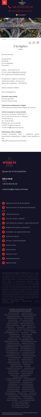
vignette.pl (27, 364)
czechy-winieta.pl (14, 322)
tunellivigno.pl (28, 357)
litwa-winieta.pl (27, 334)
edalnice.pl (11, 329)
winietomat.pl (22, 393)
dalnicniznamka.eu (13, 325)
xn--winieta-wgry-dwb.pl (20, 407)
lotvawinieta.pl (28, 338)
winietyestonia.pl (14, 396)
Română (21, 15)
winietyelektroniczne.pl (28, 395)
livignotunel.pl (26, 336)
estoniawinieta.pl (29, 331)
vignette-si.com (15, 364)
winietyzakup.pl (29, 398)
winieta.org (14, 375)
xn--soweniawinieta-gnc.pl (20, 402)
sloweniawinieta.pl (27, 354)
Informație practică (12, 214)
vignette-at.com (13, 359)
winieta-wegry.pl (14, 373)
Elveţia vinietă (11, 249)
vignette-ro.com (27, 363)
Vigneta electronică (12, 258)
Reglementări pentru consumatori (18, 227)
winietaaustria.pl (25, 375)
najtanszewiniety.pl (28, 343)
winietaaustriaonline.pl (20, 377)
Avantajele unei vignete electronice (18, 232)
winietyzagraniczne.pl (14, 398)
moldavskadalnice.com (29, 341)
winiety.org (32, 393)
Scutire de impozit (12, 236)
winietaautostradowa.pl (13, 379)
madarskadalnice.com (11, 341)
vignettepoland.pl (16, 366)
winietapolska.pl (27, 386)
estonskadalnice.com (11, 332)
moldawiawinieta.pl (13, 343)
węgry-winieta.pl (12, 400)
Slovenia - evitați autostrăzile (16, 241)
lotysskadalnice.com (27, 340)
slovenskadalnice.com (27, 350)
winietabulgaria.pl (29, 379)
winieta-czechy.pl (27, 370)
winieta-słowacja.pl (26, 372)
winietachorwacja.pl (13, 380)
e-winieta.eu (20, 327)
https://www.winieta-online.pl (15, 74)
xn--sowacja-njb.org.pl (27, 400)
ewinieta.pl (24, 332)
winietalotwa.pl (13, 384)
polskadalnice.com (12, 347)
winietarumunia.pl (13, 388)
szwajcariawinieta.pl (29, 356)
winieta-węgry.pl (27, 373)
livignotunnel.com (14, 338)
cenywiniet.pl (12, 320)
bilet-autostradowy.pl (12, 315)
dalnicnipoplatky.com (27, 324)
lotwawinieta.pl (12, 340)
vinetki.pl (27, 366)
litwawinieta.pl (15, 336)
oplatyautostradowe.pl (13, 345)
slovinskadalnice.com (13, 352)
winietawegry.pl (10, 393)
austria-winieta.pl (14, 313)
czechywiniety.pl (12, 324)
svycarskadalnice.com (12, 356)
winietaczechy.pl (28, 380)
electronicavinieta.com (25, 329)
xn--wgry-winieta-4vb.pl (20, 404)
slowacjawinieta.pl (13, 354)
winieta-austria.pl (13, 370)
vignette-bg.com (27, 359)
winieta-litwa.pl (13, 372)
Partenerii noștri (11, 254)
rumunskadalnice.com (27, 348)
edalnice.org (31, 327)
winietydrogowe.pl (11, 395)
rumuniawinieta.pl (12, 348)
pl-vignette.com (29, 345)
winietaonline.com (14, 386)
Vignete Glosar (11, 263)
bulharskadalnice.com (14, 318)
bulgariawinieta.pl (28, 316)
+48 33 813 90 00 (22, 7)
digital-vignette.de (27, 325)
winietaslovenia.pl (28, 388)
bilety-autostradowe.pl (28, 315)
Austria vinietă (11, 245)
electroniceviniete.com (14, 331)
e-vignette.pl (10, 327)
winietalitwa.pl (27, 382)
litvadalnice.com (14, 334)
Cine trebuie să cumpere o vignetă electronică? (22, 223)
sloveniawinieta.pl (12, 350)
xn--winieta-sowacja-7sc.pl (20, 405)
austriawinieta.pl (27, 313)
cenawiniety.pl (29, 318)
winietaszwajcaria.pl (13, 391)
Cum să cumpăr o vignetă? (15, 218)
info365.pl (33, 332)
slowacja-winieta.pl (28, 352)
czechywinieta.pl (27, 322)
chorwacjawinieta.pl (26, 320)
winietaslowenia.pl (27, 389)
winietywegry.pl (27, 396)
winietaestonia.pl (14, 382)
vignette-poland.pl (13, 363)
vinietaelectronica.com (14, 368)
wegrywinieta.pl (29, 368)
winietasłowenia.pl (28, 391)
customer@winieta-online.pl (21, 11)
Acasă (4, 39)
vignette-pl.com (27, 361)
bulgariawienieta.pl (13, 316)
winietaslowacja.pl (13, 389)
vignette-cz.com (14, 361)
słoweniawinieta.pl (14, 357)
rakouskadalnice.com (28, 347)
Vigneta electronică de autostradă (17, 203)
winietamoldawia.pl (26, 384)
